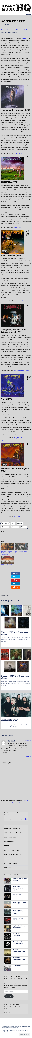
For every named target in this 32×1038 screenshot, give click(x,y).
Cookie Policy (5, 1031)
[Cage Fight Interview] (16, 705)
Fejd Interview (17, 894)
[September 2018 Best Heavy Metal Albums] (16, 661)
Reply (27, 756)
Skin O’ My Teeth (19, 153)
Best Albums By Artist (14, 854)
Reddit (16, 587)
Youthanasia (17, 227)
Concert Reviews (11, 850)
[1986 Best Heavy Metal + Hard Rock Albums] (7, 560)
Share (16, 573)
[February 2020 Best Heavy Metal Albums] (16, 617)
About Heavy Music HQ (14, 832)
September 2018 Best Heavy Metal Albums (15, 677)
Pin (16, 580)
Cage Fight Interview (9, 720)
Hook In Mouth (18, 301)
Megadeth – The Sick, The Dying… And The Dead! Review (6, 552)
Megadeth (24, 38)
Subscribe (9, 996)
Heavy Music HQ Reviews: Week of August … (18, 888)
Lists (6, 846)
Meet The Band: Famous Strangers (20, 879)
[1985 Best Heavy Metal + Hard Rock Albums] (21, 546)
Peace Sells (17, 516)
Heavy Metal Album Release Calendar (18, 942)
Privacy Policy (11, 867)
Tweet (16, 576)
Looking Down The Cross (21, 370)
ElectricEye (12, 741)
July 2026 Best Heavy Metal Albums (19, 926)
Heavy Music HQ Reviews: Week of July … (19, 950)
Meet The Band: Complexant (17, 934)
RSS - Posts (7, 1012)
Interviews (9, 841)
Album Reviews (11, 837)
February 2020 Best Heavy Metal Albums (14, 633)
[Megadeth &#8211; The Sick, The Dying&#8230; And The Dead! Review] (7, 546)
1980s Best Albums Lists (15, 859)
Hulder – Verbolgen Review (18, 918)
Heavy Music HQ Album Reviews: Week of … (19, 903)
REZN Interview (17, 965)
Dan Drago (6, 24)
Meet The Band (11, 863)
